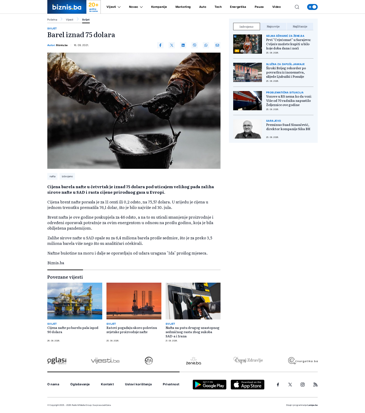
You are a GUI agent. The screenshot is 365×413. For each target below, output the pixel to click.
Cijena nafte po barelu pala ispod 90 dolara (72, 330)
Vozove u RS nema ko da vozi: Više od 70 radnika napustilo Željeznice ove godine (289, 100)
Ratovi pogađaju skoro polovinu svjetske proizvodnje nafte (131, 330)
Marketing (183, 6)
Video (276, 6)
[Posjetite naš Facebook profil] (278, 385)
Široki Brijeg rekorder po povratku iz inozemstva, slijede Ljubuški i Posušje (286, 72)
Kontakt (107, 384)
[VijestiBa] (105, 360)
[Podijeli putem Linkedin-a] (183, 45)
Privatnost (171, 384)
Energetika (238, 6)
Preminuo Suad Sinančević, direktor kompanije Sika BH (288, 127)
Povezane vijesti (65, 277)
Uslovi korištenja (138, 384)
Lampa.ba (313, 405)
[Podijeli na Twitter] (172, 45)
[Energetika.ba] (302, 360)
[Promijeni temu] (312, 7)
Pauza (259, 6)
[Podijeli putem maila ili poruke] (217, 45)
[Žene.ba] (193, 360)
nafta (52, 176)
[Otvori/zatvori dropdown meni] (118, 6)
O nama (53, 384)
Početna (52, 19)
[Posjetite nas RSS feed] (315, 384)
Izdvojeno (246, 26)
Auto (202, 6)
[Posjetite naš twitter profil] (290, 385)
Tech (218, 6)
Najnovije (273, 26)
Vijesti (111, 6)
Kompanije (159, 6)
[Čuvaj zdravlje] (248, 360)
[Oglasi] (56, 360)
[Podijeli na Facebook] (160, 45)
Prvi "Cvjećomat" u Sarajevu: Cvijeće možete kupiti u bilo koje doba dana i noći (288, 44)
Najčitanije (300, 26)
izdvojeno (67, 176)
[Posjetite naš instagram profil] (302, 384)
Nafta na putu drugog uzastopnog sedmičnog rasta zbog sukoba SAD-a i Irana (192, 332)
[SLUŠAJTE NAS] (149, 360)
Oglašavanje (80, 384)
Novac (133, 6)
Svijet (86, 19)
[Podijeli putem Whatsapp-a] (206, 45)
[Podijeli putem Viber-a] (194, 45)
